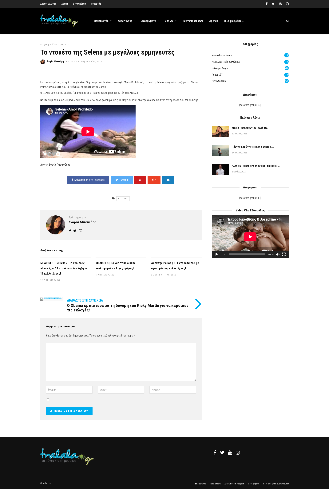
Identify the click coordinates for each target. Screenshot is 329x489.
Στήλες (169, 20)
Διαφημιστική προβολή (234, 484)
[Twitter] (222, 452)
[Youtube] (280, 4)
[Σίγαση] (278, 254)
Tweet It (123, 179)
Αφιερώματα (148, 20)
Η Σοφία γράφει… (234, 20)
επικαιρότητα (61, 44)
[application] (250, 236)
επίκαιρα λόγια (220, 68)
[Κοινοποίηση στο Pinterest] (140, 180)
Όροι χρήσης (253, 484)
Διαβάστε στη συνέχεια (85, 300)
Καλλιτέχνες (125, 20)
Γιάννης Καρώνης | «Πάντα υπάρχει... (253, 146)
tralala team (215, 484)
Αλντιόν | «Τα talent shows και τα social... (256, 165)
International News (222, 55)
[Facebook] (215, 452)
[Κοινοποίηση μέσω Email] (168, 180)
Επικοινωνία (200, 484)
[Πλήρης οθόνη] (284, 254)
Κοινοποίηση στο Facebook (89, 179)
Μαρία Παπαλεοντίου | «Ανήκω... (250, 127)
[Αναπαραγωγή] (217, 254)
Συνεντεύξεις (79, 3)
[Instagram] (287, 4)
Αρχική (64, 3)
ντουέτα (123, 199)
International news (193, 20)
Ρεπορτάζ (96, 3)
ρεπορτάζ (217, 74)
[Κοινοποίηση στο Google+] (154, 180)
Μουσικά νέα (101, 20)
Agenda (213, 20)
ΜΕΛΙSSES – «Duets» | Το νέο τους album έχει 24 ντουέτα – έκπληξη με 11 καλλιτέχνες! (64, 268)
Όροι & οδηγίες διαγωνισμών (276, 484)
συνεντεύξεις (219, 81)
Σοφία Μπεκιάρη (55, 61)
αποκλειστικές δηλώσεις (226, 61)
